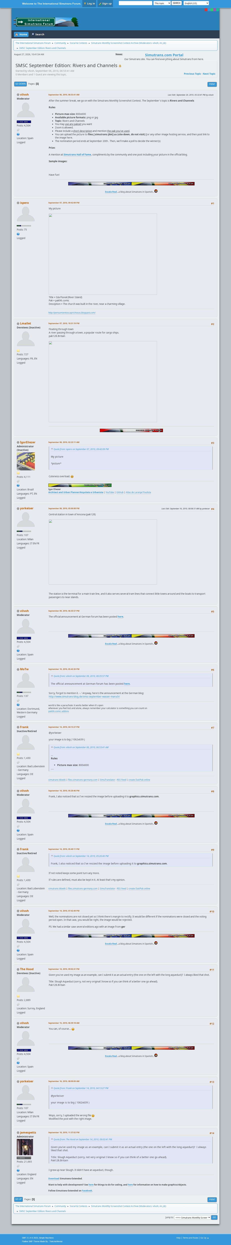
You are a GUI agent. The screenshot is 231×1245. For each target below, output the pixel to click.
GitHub (119, 492)
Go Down (20, 83)
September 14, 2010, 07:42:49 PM (63, 910)
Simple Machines (46, 1238)
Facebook (87, 1190)
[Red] (206, 9)
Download (53, 1178)
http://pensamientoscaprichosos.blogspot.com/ (71, 312)
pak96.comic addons (58, 711)
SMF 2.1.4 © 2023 (30, 1238)
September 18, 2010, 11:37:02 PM (63, 1132)
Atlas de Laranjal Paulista (138, 492)
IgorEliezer (27, 442)
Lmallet (25, 323)
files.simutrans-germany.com (82, 779)
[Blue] (209, 9)
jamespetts (28, 1132)
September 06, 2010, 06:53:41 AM (63, 94)
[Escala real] (18, 133)
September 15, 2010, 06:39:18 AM (63, 1023)
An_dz (162, 43)
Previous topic (192, 73)
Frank (24, 727)
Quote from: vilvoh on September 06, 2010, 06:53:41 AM (81, 747)
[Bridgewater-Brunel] (18, 1170)
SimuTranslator (107, 779)
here (91, 1184)
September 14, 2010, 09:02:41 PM (63, 969)
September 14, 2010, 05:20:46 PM (63, 790)
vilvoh (155, 43)
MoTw (24, 669)
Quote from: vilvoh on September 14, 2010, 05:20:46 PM (81, 856)
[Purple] (214, 9)
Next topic (209, 73)
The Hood (27, 969)
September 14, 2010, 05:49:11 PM (63, 849)
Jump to (169, 1217)
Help (178, 1237)
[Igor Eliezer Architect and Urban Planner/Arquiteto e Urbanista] (18, 485)
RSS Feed (121, 779)
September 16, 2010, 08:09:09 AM (63, 1081)
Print (212, 84)
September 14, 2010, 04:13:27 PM (63, 727)
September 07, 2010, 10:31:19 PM (63, 323)
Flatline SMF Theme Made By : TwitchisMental (42, 1241)
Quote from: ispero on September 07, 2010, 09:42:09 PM (81, 449)
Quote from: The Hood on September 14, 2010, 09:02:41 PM (83, 1139)
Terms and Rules (190, 1237)
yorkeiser (26, 508)
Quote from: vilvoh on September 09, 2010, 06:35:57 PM (81, 676)
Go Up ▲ (205, 1237)
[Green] (211, 9)
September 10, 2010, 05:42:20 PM (63, 669)
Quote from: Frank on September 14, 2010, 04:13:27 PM (81, 1088)
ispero (24, 203)
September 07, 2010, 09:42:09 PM (63, 202)
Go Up (18, 1199)
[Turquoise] (217, 9)
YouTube (110, 492)
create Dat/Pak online (139, 779)
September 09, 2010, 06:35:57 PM (63, 610)
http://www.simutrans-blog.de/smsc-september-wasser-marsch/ (84, 696)
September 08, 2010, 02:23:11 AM (63, 442)
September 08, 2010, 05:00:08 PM (63, 508)
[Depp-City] (18, 704)
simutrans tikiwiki (57, 779)
